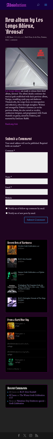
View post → (20, 324)
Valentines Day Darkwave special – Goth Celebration (27, 402)
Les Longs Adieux (12, 91)
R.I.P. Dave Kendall (24, 259)
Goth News (28, 37)
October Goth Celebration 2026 (28, 246)
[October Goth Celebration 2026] (12, 250)
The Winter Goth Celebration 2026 (27, 396)
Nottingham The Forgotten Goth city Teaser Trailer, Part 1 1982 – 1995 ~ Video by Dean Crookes (31, 287)
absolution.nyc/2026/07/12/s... (18, 344)
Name (8, 177)
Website (8, 198)
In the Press (36, 37)
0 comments (13, 40)
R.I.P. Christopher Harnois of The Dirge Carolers (31, 299)
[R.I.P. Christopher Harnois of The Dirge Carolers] (12, 302)
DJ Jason (10, 37)
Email (8, 187)
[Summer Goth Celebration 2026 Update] (12, 276)
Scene (7, 40)
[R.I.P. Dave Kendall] (12, 263)
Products (43, 37)
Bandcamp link (11, 124)
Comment (10, 151)
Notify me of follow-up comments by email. (26, 208)
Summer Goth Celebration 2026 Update (31, 272)
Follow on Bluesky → (14, 369)
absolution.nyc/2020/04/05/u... (18, 352)
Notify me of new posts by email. (22, 213)
